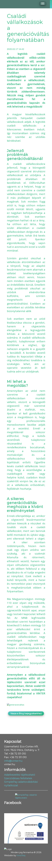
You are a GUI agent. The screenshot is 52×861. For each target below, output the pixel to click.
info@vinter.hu (13, 760)
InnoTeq (21, 855)
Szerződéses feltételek (18, 778)
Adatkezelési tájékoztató (19, 774)
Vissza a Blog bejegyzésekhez (26, 713)
